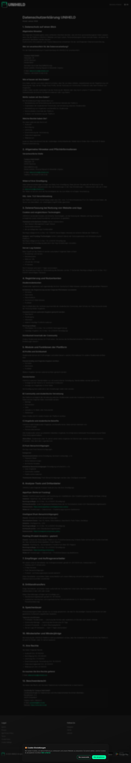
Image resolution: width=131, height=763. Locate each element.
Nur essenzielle (84, 757)
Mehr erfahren (46, 753)
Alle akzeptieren (99, 757)
